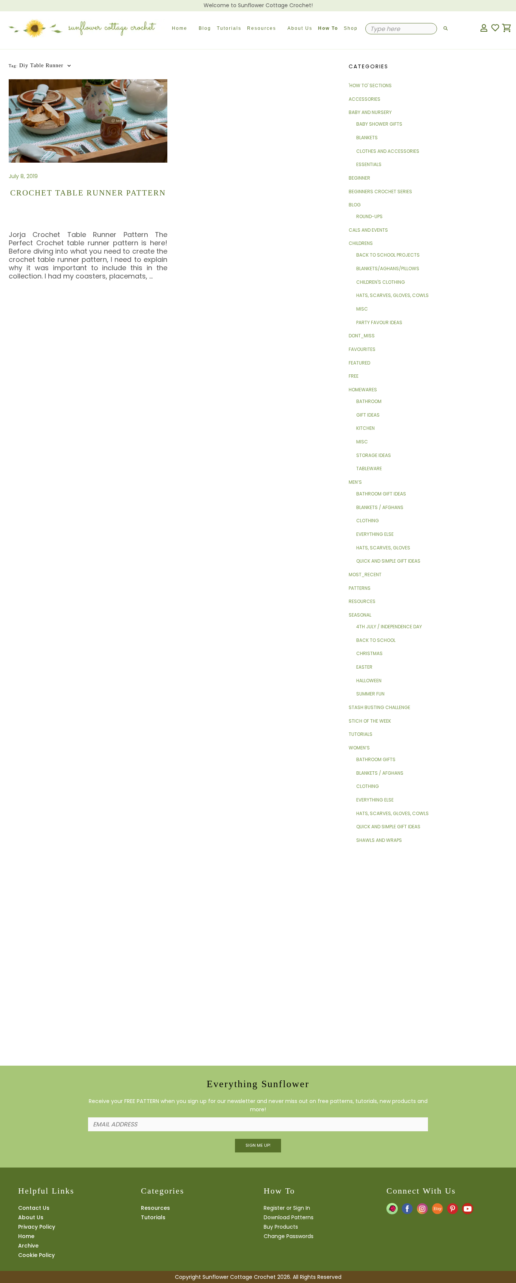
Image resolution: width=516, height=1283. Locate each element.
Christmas (369, 653)
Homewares (363, 389)
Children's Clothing (380, 282)
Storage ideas (373, 455)
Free (353, 376)
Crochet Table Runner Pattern (88, 192)
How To (328, 28)
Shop (351, 28)
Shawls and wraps (379, 840)
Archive (28, 1245)
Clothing (367, 520)
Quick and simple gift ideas (388, 561)
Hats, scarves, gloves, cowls (392, 295)
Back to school (375, 640)
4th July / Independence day (389, 626)
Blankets (367, 137)
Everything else (375, 534)
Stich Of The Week (370, 721)
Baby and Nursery (370, 112)
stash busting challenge (379, 707)
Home (179, 28)
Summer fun (370, 694)
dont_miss (362, 335)
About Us (299, 28)
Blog (205, 28)
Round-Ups (369, 216)
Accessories (364, 99)
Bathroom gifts (375, 759)
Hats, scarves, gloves (383, 548)
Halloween (369, 680)
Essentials (369, 164)
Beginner (359, 178)
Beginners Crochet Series (380, 191)
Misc (362, 309)
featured (359, 363)
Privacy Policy (36, 1227)
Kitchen (365, 428)
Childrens (361, 243)
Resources (261, 28)
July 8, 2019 (23, 176)
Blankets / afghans (379, 507)
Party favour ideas (379, 322)
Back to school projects (388, 255)
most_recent (365, 574)
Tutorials (229, 28)
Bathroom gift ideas (381, 494)
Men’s (355, 482)
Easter (364, 667)
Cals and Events (368, 230)
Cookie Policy (36, 1255)
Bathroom (369, 401)
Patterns (360, 588)
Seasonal (360, 615)
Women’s (359, 748)
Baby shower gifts (379, 124)
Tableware (369, 468)
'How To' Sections (370, 85)
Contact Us (33, 1208)
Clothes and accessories (387, 151)
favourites (362, 349)
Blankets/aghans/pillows (387, 268)
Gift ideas (368, 415)
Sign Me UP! (258, 1145)
